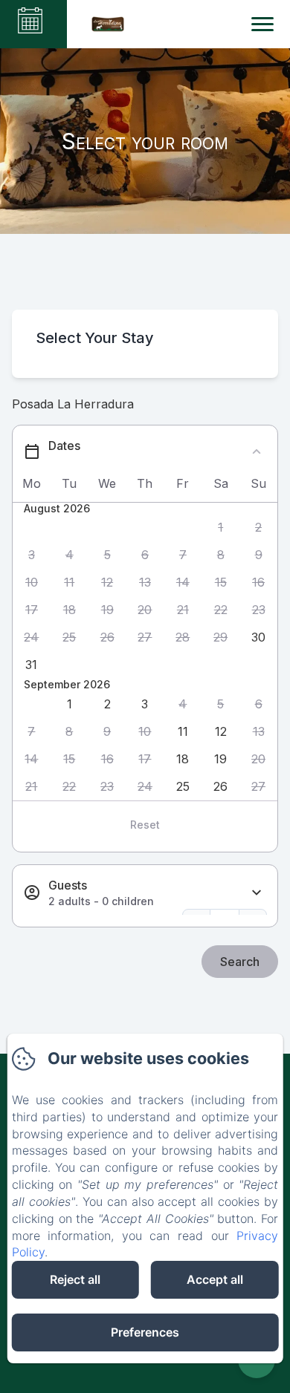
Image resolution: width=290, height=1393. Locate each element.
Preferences (145, 1332)
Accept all (215, 1279)
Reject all (75, 1279)
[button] (220, 527)
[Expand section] (256, 893)
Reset (145, 824)
